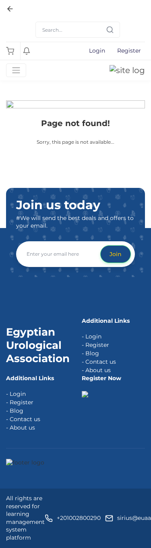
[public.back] (10, 9)
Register (129, 50)
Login (97, 50)
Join (116, 254)
